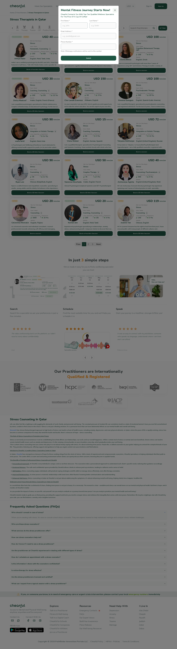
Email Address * (66, 31)
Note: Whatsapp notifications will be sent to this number (81, 51)
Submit (88, 58)
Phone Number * (67, 42)
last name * (93, 21)
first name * (65, 21)
